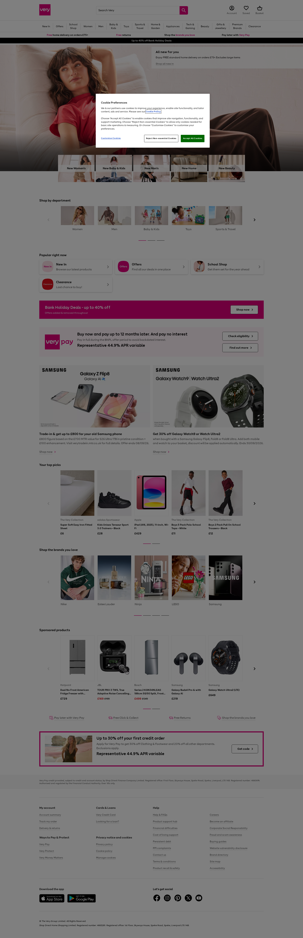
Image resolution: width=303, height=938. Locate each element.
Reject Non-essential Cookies (161, 138)
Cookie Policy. (153, 111)
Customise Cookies (111, 138)
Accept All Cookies (192, 138)
